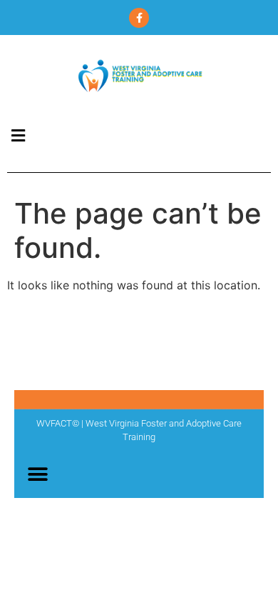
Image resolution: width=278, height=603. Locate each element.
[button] (18, 135)
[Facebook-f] (139, 18)
